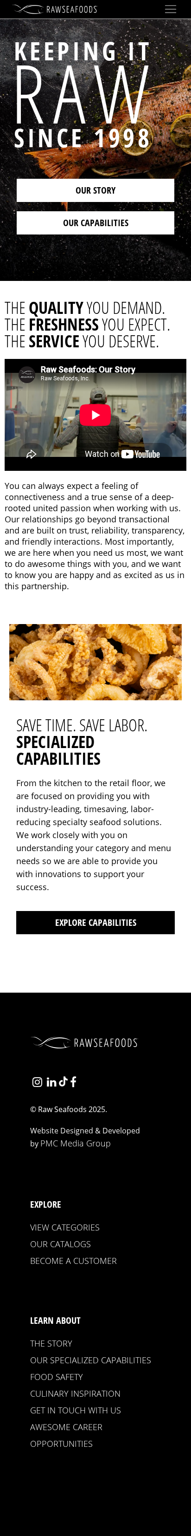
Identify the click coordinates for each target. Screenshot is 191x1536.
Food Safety (56, 1376)
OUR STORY (95, 190)
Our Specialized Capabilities (90, 1360)
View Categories (65, 1227)
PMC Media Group (75, 1143)
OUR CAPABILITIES (95, 222)
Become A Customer (73, 1260)
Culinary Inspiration (75, 1393)
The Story (51, 1343)
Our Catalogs (60, 1244)
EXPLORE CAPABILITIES (95, 922)
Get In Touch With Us (75, 1410)
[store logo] (56, 9)
